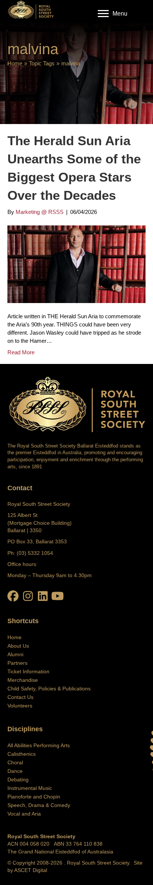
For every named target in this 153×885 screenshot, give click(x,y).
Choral (15, 762)
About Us (18, 646)
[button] (13, 596)
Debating (18, 779)
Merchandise (22, 680)
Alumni (15, 654)
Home (14, 63)
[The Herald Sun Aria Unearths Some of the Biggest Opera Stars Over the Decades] (76, 264)
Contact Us (20, 697)
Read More (21, 352)
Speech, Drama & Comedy (38, 805)
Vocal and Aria (24, 814)
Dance (15, 771)
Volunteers (19, 706)
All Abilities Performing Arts (38, 745)
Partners (17, 663)
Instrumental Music (29, 788)
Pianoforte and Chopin (33, 797)
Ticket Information (28, 671)
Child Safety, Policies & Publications (49, 689)
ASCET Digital (30, 870)
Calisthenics (21, 754)
